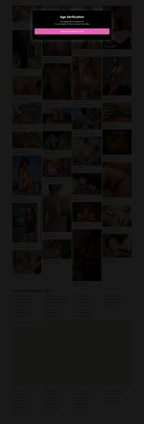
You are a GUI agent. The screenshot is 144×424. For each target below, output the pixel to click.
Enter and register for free (72, 31)
